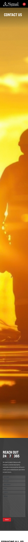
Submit (7, 519)
